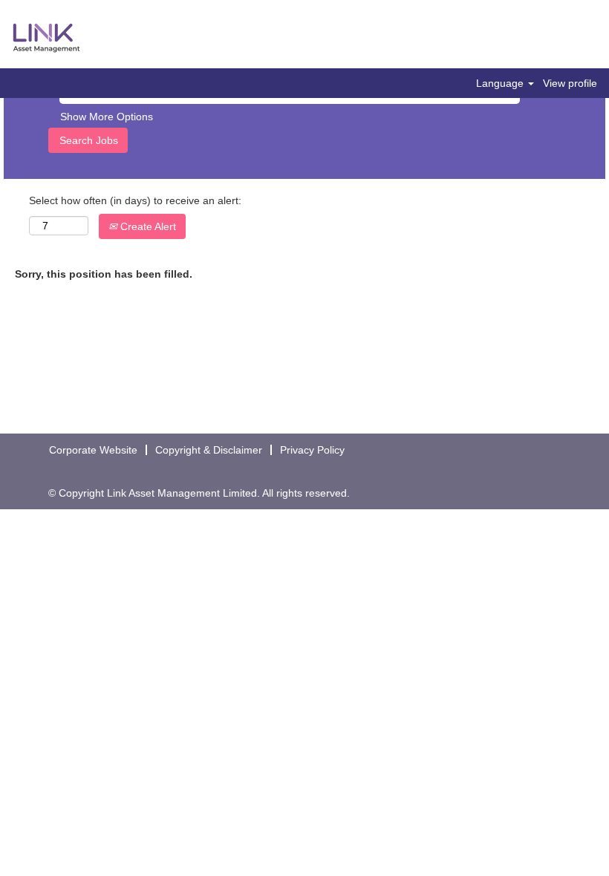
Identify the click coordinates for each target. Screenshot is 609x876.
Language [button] (501, 83)
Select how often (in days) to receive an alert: (135, 200)
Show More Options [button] (106, 116)
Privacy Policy (312, 450)
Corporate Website (93, 450)
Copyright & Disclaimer (208, 450)
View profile (570, 83)
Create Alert (146, 226)
